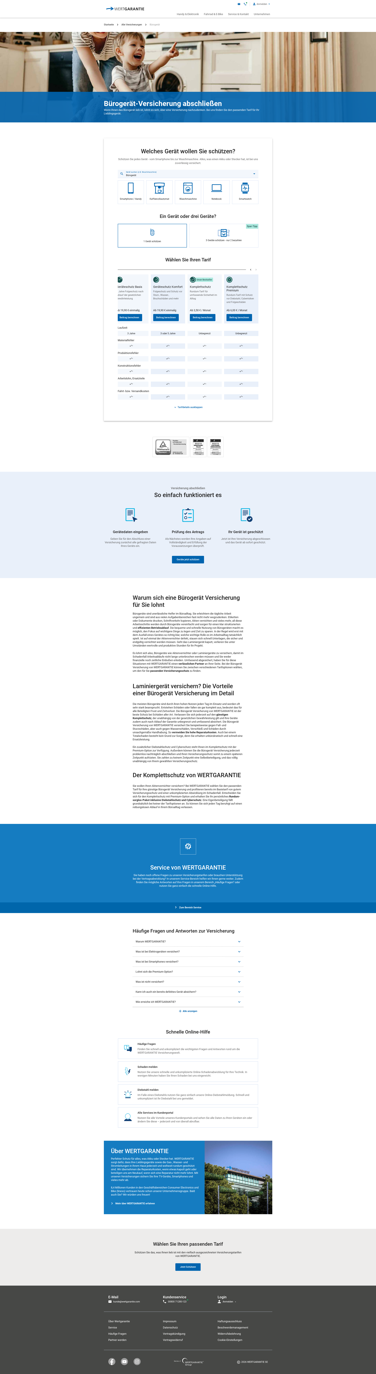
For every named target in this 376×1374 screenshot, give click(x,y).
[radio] (131, 192)
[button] (261, 4)
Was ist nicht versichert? (150, 981)
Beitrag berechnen (129, 317)
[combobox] (188, 174)
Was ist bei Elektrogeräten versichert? (158, 951)
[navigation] (188, 1299)
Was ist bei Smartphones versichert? (157, 961)
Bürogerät (155, 24)
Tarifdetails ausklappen (190, 407)
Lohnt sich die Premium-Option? (154, 971)
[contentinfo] (252, 1363)
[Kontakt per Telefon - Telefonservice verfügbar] (245, 4)
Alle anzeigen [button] (190, 1011)
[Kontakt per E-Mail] (239, 4)
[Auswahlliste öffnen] (254, 174)
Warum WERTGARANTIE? (151, 941)
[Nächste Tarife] (256, 269)
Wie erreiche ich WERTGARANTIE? (156, 1001)
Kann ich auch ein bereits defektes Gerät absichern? (166, 991)
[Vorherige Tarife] (250, 269)
